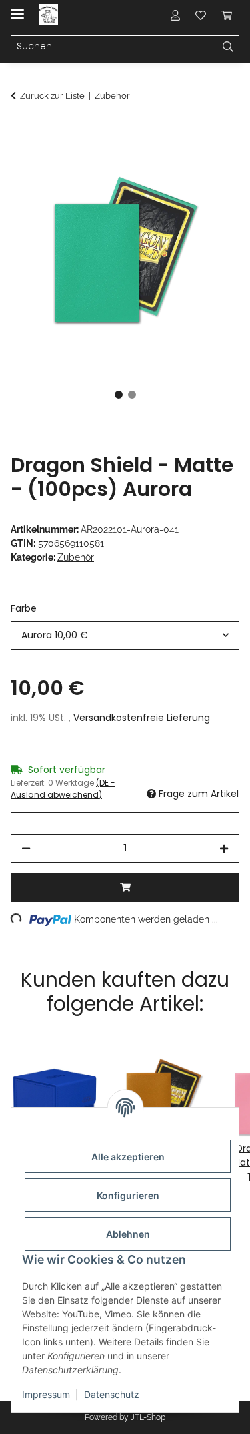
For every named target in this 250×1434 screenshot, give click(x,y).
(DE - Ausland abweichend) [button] (63, 788)
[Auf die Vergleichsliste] (176, 163)
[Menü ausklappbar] (17, 8)
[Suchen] (228, 46)
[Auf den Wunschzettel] (211, 163)
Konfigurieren (128, 1195)
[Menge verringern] (26, 848)
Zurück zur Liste (52, 96)
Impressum (46, 1394)
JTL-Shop (148, 1417)
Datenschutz (111, 1394)
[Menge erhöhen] (224, 848)
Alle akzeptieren (128, 1156)
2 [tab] (132, 395)
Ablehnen (128, 1234)
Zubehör (75, 557)
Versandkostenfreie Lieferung (141, 717)
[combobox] (125, 635)
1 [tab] (119, 395)
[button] (175, 14)
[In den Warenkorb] (21, 131)
